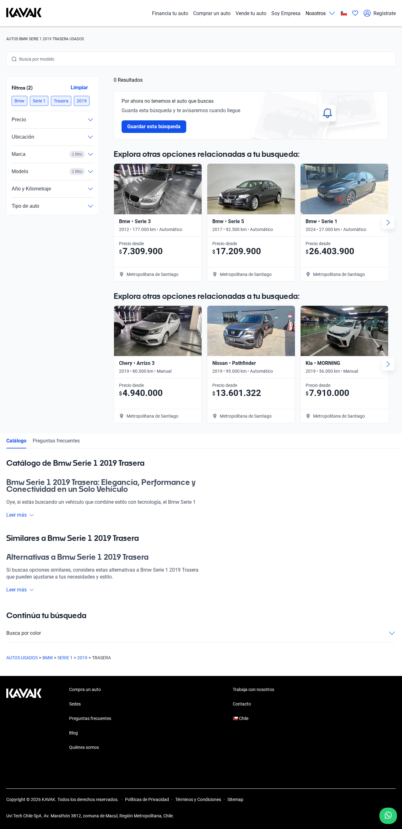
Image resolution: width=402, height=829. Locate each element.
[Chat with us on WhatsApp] (388, 815)
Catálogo (16, 441)
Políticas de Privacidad (147, 799)
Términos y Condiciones (198, 799)
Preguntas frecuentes (56, 441)
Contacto (242, 703)
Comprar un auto (212, 13)
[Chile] (344, 13)
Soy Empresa (286, 13)
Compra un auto (85, 689)
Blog (73, 732)
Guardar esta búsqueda (154, 126)
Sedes (75, 703)
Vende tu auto (251, 13)
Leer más (16, 515)
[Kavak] (23, 13)
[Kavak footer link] (23, 719)
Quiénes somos (84, 747)
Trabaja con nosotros (253, 689)
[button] (19, 101)
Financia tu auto (170, 13)
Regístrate (384, 13)
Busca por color (23, 633)
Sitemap (235, 799)
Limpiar (79, 88)
